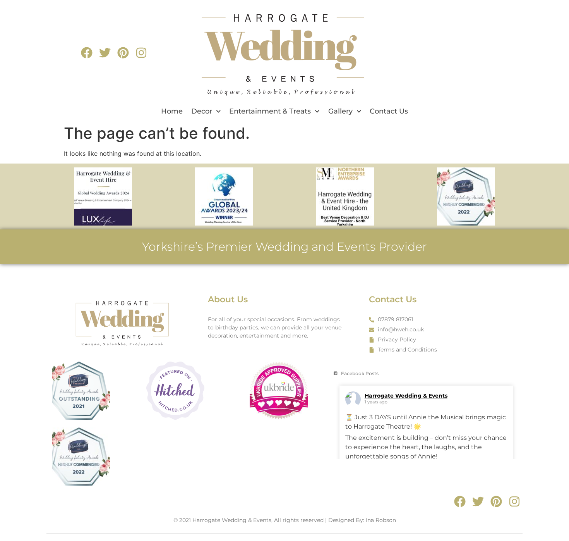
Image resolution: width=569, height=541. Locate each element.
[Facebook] (87, 53)
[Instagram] (141, 53)
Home (172, 111)
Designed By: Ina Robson (362, 520)
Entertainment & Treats (270, 111)
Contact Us (389, 111)
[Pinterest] (123, 53)
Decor (201, 111)
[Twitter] (105, 53)
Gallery (340, 111)
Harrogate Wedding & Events (406, 395)
